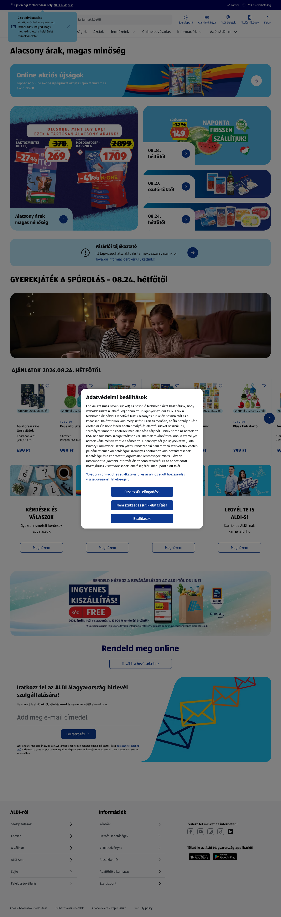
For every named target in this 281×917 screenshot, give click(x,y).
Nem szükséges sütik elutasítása (141, 505)
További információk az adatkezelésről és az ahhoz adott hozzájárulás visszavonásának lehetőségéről (135, 477)
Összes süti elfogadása (142, 492)
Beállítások (142, 518)
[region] (142, 459)
